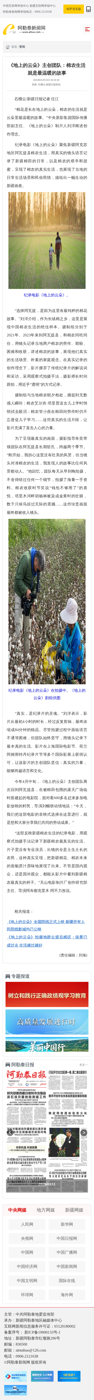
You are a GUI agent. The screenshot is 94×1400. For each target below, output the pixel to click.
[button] (10, 1133)
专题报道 (20, 976)
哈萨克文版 (74, 9)
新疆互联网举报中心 (43, 5)
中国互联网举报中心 (16, 5)
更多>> (83, 1064)
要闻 (22, 46)
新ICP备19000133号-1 (42, 1332)
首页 (14, 46)
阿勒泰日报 (22, 1064)
